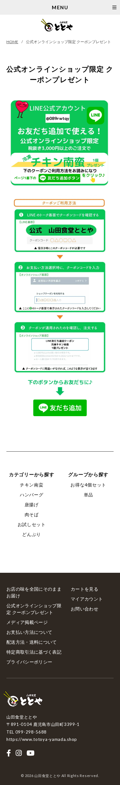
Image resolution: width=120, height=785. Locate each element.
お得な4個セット (88, 484)
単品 (88, 494)
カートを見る (84, 589)
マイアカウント (87, 599)
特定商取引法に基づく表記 (33, 652)
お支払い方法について (29, 632)
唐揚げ (32, 504)
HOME (12, 41)
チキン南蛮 (32, 484)
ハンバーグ (32, 494)
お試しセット (32, 524)
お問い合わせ (84, 608)
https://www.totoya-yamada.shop (41, 739)
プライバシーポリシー (29, 662)
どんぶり (31, 534)
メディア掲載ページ (27, 622)
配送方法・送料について (31, 642)
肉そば (32, 514)
